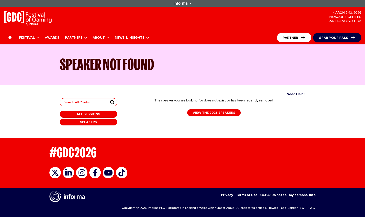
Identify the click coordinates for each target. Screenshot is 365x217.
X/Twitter (55, 172)
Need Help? (296, 94)
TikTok (121, 172)
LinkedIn (68, 172)
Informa (182, 3)
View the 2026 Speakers (214, 113)
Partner (290, 38)
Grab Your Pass (333, 38)
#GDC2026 (73, 152)
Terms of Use (246, 195)
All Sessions (88, 114)
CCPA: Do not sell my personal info (288, 195)
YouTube (108, 172)
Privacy (227, 195)
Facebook (95, 172)
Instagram (81, 172)
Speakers (88, 122)
